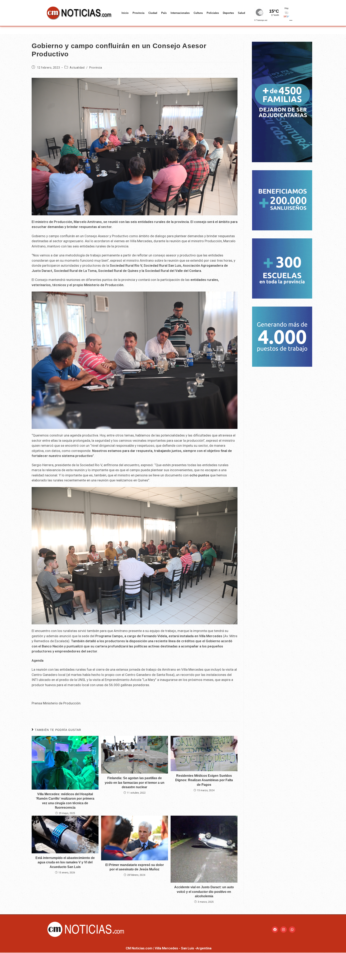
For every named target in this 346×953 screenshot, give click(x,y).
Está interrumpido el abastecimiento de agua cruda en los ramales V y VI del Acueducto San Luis (65, 862)
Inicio (125, 12)
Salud (241, 12)
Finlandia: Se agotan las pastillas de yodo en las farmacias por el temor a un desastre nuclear (134, 782)
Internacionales (180, 12)
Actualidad (77, 67)
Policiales (213, 12)
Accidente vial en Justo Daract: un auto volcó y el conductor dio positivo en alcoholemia (204, 891)
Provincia (138, 12)
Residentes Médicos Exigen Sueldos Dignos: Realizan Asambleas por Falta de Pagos (204, 780)
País (164, 12)
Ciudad (152, 12)
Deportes (228, 12)
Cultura (198, 12)
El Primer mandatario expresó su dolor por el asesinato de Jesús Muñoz (134, 867)
